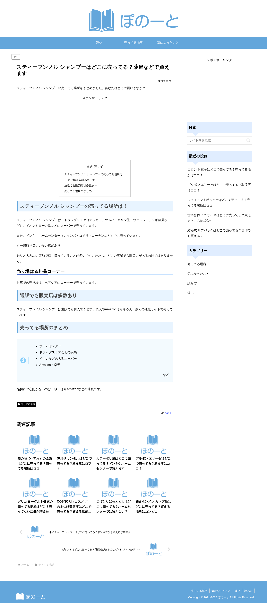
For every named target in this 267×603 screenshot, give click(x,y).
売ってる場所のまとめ (78, 191)
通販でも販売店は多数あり (80, 185)
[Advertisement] (95, 128)
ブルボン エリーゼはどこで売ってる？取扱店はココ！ (219, 187)
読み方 (248, 590)
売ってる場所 (28, 404)
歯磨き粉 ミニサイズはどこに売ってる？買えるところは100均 (219, 217)
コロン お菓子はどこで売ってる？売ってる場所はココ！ (219, 172)
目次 (89, 166)
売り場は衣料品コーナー (83, 179)
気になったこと (221, 590)
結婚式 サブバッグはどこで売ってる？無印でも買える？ (219, 233)
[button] (248, 140)
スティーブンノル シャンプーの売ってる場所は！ (94, 174)
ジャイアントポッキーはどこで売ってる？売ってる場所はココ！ (218, 202)
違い (237, 590)
